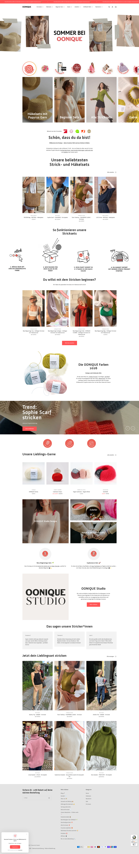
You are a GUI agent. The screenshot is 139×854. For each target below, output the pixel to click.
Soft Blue (107, 376)
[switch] (134, 844)
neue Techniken (95, 564)
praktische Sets (89, 150)
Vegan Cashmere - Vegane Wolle (81, 490)
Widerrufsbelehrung (50, 846)
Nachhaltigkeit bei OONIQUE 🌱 (69, 818)
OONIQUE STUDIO (81, 215)
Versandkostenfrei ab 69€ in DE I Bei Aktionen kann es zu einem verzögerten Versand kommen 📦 (29, 1)
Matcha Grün (102, 378)
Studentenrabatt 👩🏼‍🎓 (66, 815)
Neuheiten (98, 6)
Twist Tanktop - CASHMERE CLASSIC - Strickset (69, 713)
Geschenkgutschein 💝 (67, 821)
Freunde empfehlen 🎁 (67, 826)
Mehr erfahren (93, 603)
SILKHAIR (105, 490)
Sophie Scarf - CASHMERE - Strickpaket (57, 217)
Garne (68, 6)
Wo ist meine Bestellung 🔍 (68, 837)
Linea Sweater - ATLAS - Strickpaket (37, 773)
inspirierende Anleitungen (77, 150)
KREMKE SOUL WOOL (81, 488)
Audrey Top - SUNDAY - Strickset (37, 713)
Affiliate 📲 (64, 834)
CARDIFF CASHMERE (57, 488)
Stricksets (39, 6)
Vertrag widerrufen (66, 805)
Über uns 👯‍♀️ (64, 797)
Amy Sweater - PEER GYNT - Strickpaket (101, 773)
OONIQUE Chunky (33, 490)
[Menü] (137, 835)
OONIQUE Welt (87, 6)
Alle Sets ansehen (69, 343)
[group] (69, 35)
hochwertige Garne (65, 150)
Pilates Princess (93, 376)
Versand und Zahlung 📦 (67, 799)
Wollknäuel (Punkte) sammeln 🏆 (69, 829)
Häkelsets (48, 6)
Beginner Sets (59, 6)
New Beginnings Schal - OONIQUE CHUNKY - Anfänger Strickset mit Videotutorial (81, 332)
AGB (30, 846)
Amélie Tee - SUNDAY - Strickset (101, 713)
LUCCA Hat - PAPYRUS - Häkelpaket (105, 217)
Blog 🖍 (63, 791)
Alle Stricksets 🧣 (65, 823)
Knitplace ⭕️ (64, 831)
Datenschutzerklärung (38, 846)
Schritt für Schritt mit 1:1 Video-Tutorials (48, 564)
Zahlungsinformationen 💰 (68, 802)
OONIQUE (33, 488)
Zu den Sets (28, 427)
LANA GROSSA (105, 488)
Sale (87, 799)
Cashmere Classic (57, 490)
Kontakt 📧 (64, 794)
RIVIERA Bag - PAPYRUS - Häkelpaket (33, 217)
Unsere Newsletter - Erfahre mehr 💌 (69, 811)
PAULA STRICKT (34, 215)
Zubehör (77, 6)
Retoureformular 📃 (66, 808)
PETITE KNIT (57, 215)
